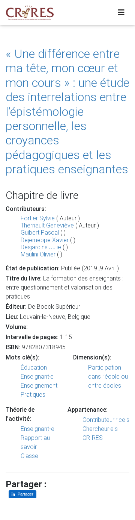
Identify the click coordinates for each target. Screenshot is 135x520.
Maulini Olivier (38, 254)
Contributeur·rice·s (105, 419)
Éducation (34, 367)
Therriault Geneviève (47, 225)
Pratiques (33, 394)
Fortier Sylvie (38, 218)
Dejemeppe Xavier (45, 240)
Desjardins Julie (41, 247)
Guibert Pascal (40, 232)
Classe (29, 455)
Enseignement (39, 385)
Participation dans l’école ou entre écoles (108, 376)
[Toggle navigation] (121, 12)
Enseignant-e (37, 428)
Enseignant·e (37, 376)
